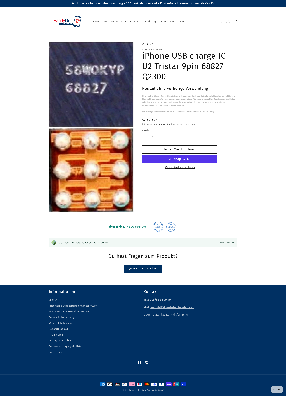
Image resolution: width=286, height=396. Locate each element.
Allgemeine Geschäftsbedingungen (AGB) (73, 305)
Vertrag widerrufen (60, 340)
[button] (112, 21)
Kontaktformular (177, 314)
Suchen (53, 299)
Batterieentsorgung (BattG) (65, 346)
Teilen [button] (149, 43)
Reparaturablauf (58, 328)
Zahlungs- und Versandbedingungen (70, 311)
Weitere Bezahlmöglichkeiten (180, 167)
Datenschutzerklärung (62, 317)
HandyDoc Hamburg (137, 390)
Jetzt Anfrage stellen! (143, 268)
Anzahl (145, 130)
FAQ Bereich (56, 334)
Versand (158, 124)
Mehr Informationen (227, 242)
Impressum (55, 352)
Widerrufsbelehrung (60, 323)
